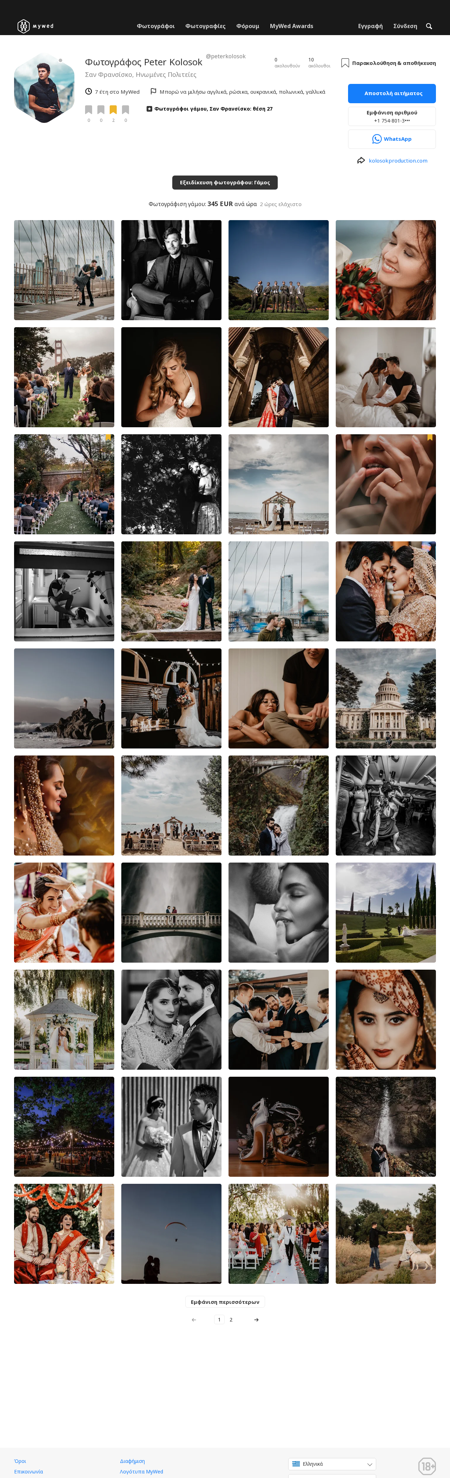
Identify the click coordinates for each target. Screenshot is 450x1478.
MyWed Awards (291, 26)
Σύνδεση (405, 26)
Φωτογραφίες (205, 26)
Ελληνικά (313, 1463)
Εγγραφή (370, 26)
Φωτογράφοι (156, 26)
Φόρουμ (247, 26)
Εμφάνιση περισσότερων (225, 1301)
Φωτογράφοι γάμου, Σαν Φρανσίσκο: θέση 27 (213, 108)
